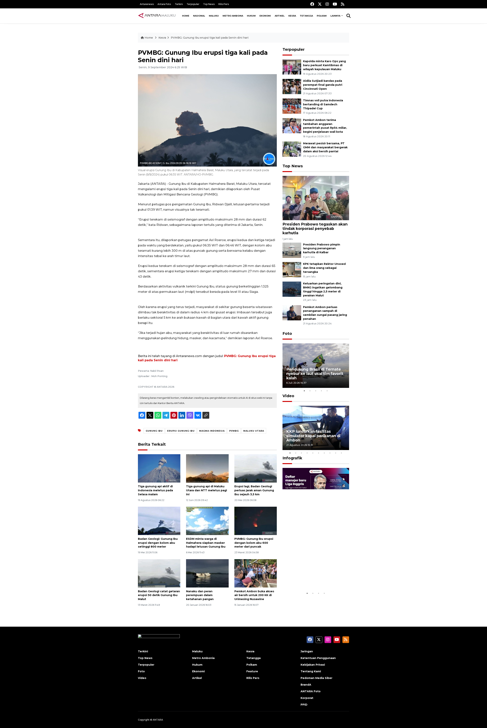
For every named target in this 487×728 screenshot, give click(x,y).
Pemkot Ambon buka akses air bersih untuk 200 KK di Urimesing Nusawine (254, 595)
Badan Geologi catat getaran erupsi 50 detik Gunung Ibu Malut (159, 595)
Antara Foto (164, 4)
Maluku (214, 15)
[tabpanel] (315, 365)
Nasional (199, 15)
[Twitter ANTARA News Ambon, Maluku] (320, 4)
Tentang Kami (311, 671)
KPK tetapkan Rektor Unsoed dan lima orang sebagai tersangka (324, 268)
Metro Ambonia (203, 658)
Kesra (292, 15)
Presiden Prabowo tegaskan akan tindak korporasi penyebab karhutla (315, 228)
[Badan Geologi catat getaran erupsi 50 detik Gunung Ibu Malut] (159, 573)
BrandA (306, 684)
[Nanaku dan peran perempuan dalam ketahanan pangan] (207, 573)
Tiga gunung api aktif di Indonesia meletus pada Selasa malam (155, 490)
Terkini (179, 4)
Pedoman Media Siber (316, 678)
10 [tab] (341, 453)
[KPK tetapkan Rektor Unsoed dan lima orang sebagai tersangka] (291, 269)
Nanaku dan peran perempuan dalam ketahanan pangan (200, 595)
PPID (304, 704)
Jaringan (307, 651)
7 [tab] (324, 453)
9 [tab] (336, 453)
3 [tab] (316, 391)
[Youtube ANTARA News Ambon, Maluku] (335, 4)
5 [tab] (327, 391)
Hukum (251, 15)
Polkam (322, 15)
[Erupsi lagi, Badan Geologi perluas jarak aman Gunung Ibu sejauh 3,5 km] (255, 468)
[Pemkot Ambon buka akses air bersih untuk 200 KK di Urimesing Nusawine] (255, 573)
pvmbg (234, 430)
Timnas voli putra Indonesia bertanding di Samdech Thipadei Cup (323, 104)
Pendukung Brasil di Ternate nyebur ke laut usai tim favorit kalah (314, 373)
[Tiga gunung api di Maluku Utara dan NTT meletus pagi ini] (207, 468)
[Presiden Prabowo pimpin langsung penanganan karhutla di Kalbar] (291, 250)
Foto (287, 333)
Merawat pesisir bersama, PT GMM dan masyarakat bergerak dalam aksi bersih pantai (325, 147)
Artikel (280, 15)
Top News (209, 4)
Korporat (307, 698)
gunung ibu (154, 430)
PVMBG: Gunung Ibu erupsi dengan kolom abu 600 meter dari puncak (253, 543)
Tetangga (306, 15)
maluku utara (253, 430)
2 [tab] (310, 391)
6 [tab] (319, 453)
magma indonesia (212, 430)
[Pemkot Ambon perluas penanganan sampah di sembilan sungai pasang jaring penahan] (291, 312)
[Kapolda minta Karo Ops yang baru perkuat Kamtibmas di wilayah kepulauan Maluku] (291, 67)
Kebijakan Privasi (313, 664)
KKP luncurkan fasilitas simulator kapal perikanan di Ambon (313, 435)
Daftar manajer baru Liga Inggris (310, 577)
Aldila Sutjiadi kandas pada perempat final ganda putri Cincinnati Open (322, 85)
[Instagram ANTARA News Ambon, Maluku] (327, 4)
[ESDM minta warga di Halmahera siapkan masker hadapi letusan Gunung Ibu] (207, 520)
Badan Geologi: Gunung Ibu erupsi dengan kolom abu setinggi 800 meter (158, 543)
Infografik (292, 458)
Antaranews (147, 4)
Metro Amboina (233, 15)
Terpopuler (193, 4)
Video (288, 396)
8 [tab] (330, 453)
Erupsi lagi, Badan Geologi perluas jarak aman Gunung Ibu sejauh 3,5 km (254, 490)
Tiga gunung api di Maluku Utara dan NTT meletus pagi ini (206, 490)
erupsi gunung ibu (181, 430)
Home (185, 15)
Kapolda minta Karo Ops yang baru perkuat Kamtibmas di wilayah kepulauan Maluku (324, 65)
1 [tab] (304, 391)
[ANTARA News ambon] (157, 15)
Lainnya (335, 15)
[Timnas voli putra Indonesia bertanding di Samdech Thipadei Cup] (291, 106)
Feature (252, 671)
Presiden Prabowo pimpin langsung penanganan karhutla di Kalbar (321, 248)
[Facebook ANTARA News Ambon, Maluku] (312, 4)
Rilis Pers (223, 4)
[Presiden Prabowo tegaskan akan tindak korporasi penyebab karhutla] (315, 198)
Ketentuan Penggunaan (318, 658)
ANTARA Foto (311, 691)
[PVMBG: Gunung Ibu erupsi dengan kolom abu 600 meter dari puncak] (255, 520)
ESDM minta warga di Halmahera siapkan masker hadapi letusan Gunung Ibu (205, 543)
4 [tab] (321, 391)
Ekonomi (265, 15)
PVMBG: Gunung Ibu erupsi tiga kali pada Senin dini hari (209, 37)
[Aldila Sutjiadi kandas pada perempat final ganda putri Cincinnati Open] (291, 86)
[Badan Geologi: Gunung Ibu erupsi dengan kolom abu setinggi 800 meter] (159, 520)
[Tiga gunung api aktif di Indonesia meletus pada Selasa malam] (159, 468)
